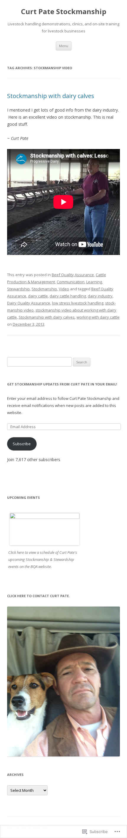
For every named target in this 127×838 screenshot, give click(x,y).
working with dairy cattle (98, 317)
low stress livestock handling (77, 303)
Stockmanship (44, 289)
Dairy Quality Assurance (28, 303)
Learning (94, 281)
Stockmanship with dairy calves (50, 96)
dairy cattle (38, 296)
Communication (70, 281)
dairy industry (100, 296)
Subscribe (22, 443)
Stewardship (18, 289)
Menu (63, 46)
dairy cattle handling (68, 296)
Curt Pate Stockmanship (63, 11)
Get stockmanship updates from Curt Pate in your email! (62, 384)
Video (64, 289)
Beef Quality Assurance (73, 274)
